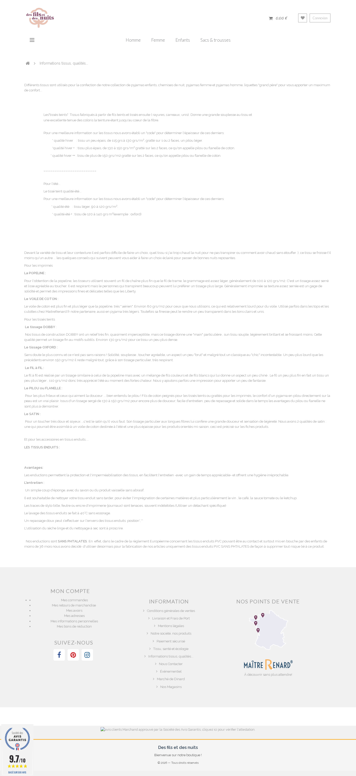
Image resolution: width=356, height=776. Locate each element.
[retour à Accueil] (28, 63)
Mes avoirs (74, 610)
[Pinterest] (73, 655)
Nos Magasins (171, 687)
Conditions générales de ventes (171, 611)
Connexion (320, 18)
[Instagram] (87, 655)
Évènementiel (171, 671)
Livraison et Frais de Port (171, 618)
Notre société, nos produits (171, 633)
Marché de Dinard (171, 679)
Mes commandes (74, 600)
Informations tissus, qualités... (170, 656)
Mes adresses (74, 616)
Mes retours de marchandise (74, 605)
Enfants (182, 40)
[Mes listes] (302, 18)
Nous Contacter (171, 664)
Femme (158, 40)
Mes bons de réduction (74, 626)
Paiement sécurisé (171, 641)
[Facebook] (59, 655)
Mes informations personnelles (74, 621)
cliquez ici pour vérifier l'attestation (228, 729)
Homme (133, 40)
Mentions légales (171, 626)
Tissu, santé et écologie (170, 649)
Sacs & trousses (215, 40)
